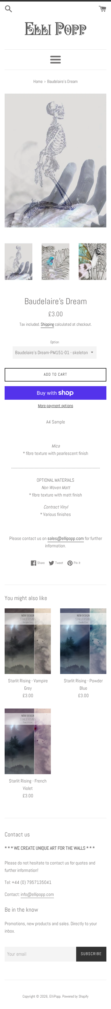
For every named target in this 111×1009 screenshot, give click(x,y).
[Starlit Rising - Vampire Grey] (28, 641)
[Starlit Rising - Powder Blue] (83, 641)
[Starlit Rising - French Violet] (28, 741)
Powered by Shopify (75, 996)
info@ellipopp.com (37, 894)
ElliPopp (54, 996)
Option (54, 342)
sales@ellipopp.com (65, 538)
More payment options (55, 405)
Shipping (47, 324)
